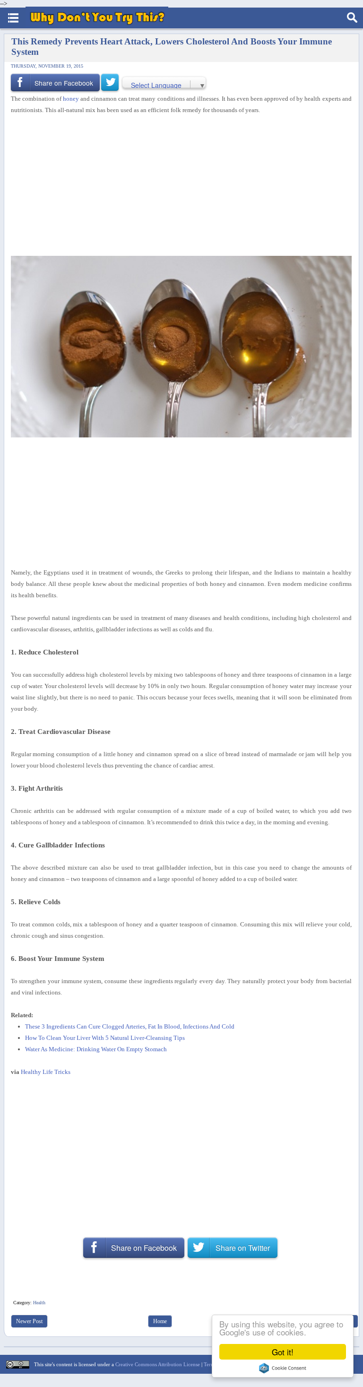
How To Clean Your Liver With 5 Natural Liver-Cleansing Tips (105, 1037)
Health (39, 1302)
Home (160, 1321)
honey (71, 98)
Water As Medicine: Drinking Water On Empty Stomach (96, 1049)
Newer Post (29, 1321)
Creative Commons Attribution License (157, 1364)
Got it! (283, 1352)
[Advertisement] (178, 186)
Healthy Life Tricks (45, 1071)
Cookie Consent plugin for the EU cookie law (282, 1368)
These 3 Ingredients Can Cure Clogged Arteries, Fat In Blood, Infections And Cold (129, 1026)
